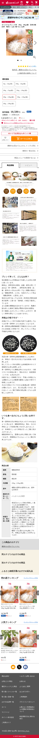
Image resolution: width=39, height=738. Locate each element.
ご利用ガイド (6, 722)
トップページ (5, 7)
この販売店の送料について (27, 73)
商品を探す (5, 676)
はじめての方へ (25, 691)
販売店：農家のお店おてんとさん (24, 70)
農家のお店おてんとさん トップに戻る (21, 146)
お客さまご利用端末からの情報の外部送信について (27, 709)
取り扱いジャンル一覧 (9, 691)
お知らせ (23, 681)
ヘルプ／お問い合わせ (27, 676)
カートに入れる (24, 139)
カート (4, 707)
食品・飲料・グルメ (19, 7)
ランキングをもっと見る (31, 578)
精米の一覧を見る (29, 151)
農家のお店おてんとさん (11, 546)
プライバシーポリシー (27, 702)
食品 (30, 7)
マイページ (5, 712)
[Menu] (3, 3)
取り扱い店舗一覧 (8, 697)
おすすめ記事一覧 (8, 702)
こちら (26, 731)
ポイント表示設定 (8, 717)
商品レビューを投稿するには (25, 158)
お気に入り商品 (7, 681)
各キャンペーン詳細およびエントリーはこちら (19, 123)
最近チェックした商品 (9, 686)
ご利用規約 (23, 697)
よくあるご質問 (25, 686)
